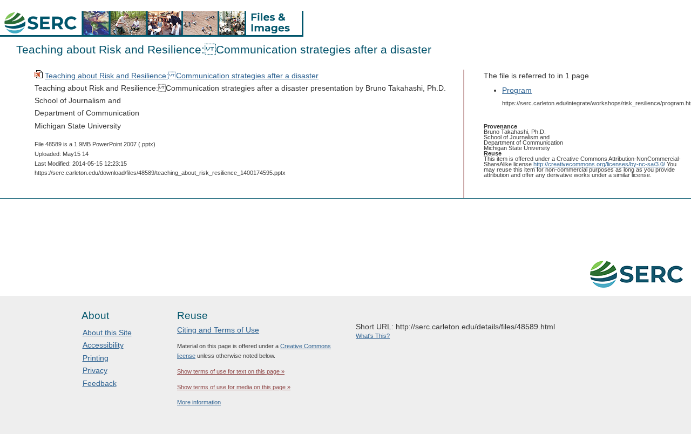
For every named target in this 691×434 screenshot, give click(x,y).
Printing (96, 358)
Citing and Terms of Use (218, 330)
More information (199, 402)
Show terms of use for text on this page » (230, 371)
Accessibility (103, 345)
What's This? (373, 336)
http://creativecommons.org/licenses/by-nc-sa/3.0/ (599, 164)
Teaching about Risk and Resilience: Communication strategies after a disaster (182, 75)
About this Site (107, 332)
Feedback (100, 383)
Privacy (95, 370)
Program (517, 90)
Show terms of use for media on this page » (233, 387)
